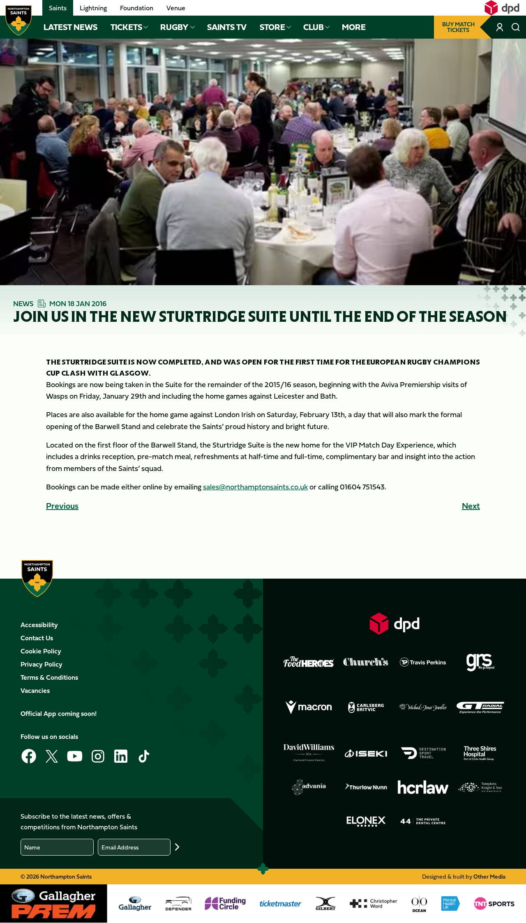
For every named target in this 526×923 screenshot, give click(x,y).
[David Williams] (309, 752)
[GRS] (480, 662)
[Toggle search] (516, 27)
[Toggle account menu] (500, 27)
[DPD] (394, 623)
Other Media (489, 876)
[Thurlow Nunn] (366, 787)
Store (272, 27)
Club (313, 27)
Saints (58, 8)
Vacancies (35, 690)
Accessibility (39, 624)
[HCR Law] (423, 787)
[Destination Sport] (423, 753)
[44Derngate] (423, 821)
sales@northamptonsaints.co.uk (255, 486)
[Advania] (309, 787)
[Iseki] (366, 753)
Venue (175, 8)
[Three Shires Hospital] (480, 753)
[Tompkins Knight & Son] (480, 787)
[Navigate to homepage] (18, 20)
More (354, 27)
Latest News (70, 27)
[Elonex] (366, 821)
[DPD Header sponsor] (501, 8)
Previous (62, 506)
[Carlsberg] (366, 707)
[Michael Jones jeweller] (423, 707)
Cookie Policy (41, 651)
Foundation (136, 8)
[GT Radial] (480, 707)
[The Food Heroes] (309, 661)
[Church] (366, 662)
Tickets (126, 27)
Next (471, 506)
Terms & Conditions (49, 677)
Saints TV (227, 27)
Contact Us (37, 638)
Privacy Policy (41, 664)
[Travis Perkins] (423, 662)
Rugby (174, 27)
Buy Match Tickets (458, 27)
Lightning (93, 8)
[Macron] (309, 707)
